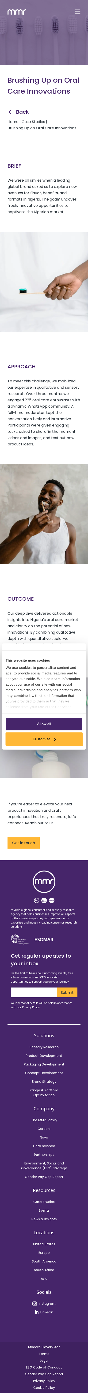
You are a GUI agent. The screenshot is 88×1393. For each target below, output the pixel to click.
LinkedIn (46, 1312)
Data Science (44, 1146)
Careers (44, 1128)
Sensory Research (44, 1047)
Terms (44, 1353)
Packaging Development (44, 1064)
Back (22, 112)
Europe (44, 1252)
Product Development (44, 1055)
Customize (41, 739)
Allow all (44, 724)
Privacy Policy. (31, 1007)
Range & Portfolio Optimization (44, 1092)
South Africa (44, 1270)
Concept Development (44, 1073)
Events (44, 1210)
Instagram (47, 1303)
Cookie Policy (44, 1387)
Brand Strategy (44, 1081)
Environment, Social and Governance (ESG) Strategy (44, 1166)
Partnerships (44, 1154)
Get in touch (23, 843)
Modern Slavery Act (44, 1347)
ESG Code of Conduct (44, 1367)
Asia (44, 1278)
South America (44, 1261)
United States (44, 1244)
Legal (44, 1360)
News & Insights (44, 1219)
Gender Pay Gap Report (44, 1176)
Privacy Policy (44, 1381)
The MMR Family (44, 1120)
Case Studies (44, 1201)
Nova (44, 1137)
